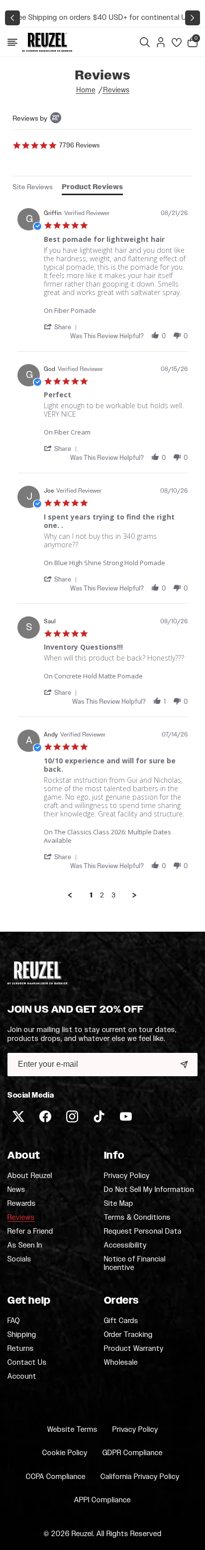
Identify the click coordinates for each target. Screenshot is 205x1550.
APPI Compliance (102, 1500)
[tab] (32, 188)
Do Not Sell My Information (149, 1189)
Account (21, 1376)
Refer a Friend (30, 1231)
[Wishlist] (177, 42)
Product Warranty (134, 1348)
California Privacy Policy (140, 1477)
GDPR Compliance (132, 1453)
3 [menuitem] (113, 895)
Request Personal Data (143, 1231)
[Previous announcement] (12, 17)
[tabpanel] (102, 551)
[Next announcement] (192, 17)
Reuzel (82, 1534)
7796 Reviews (79, 145)
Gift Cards (121, 1321)
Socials (19, 1259)
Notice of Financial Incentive (135, 1263)
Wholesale (121, 1362)
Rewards (21, 1203)
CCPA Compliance (56, 1477)
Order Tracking (128, 1334)
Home (86, 90)
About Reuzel (29, 1176)
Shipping (21, 1334)
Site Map (118, 1203)
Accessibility (125, 1245)
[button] (12, 42)
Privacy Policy (127, 1176)
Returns (20, 1348)
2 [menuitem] (102, 895)
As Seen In (24, 1245)
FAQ (13, 1321)
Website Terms (72, 1429)
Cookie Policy (65, 1453)
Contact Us (27, 1362)
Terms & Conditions (137, 1217)
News (16, 1189)
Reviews (116, 90)
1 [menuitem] (91, 895)
